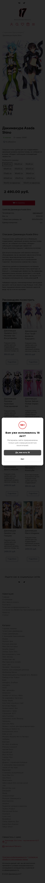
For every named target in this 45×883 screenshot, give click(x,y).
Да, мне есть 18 (22, 452)
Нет (22, 459)
